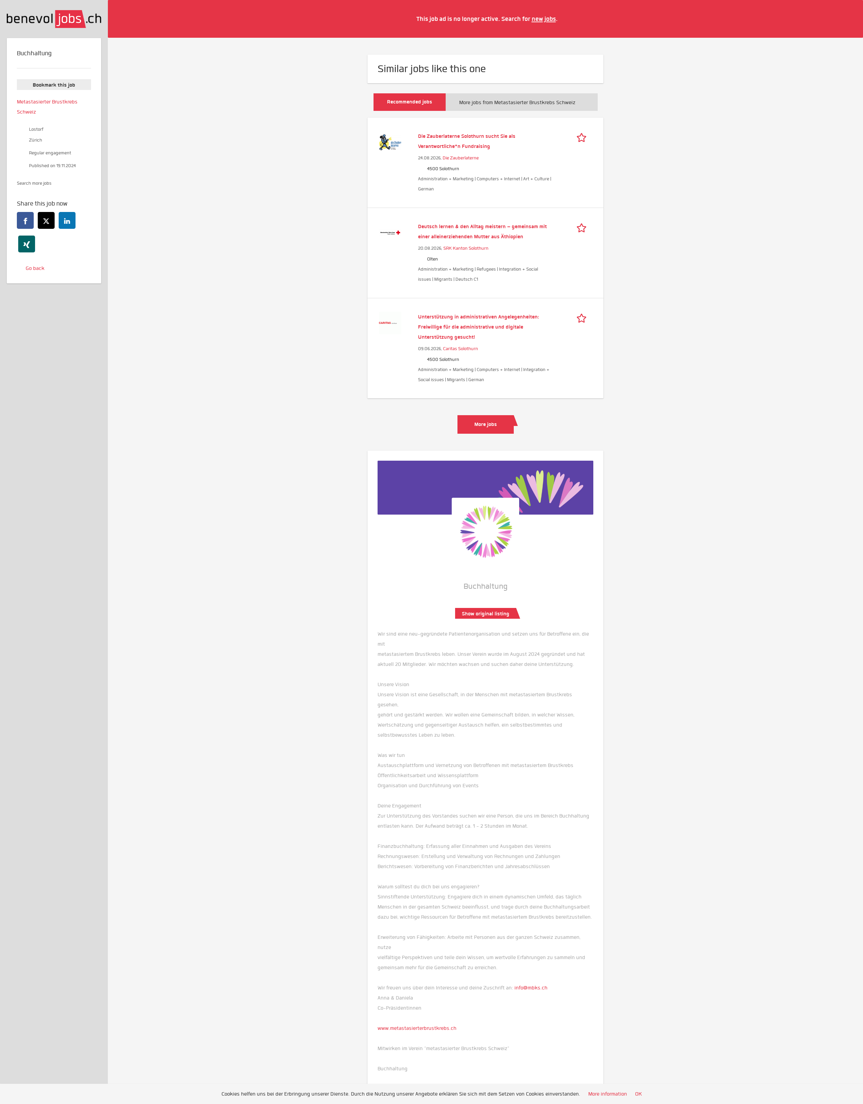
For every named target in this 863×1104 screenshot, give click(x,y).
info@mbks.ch (530, 988)
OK (638, 1094)
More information (607, 1094)
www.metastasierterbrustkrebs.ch (417, 1028)
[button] (848, 18)
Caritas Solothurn (460, 348)
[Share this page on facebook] (25, 220)
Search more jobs (34, 183)
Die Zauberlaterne (461, 158)
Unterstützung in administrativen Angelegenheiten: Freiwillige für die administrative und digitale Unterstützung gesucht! (478, 326)
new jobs (544, 19)
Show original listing (485, 613)
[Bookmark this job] (583, 136)
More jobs (485, 424)
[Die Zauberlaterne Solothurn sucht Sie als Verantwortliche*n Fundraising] (390, 142)
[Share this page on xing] (26, 244)
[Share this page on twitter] (46, 220)
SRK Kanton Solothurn (465, 248)
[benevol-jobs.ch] (54, 19)
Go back (35, 268)
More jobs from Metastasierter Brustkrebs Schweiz (517, 102)
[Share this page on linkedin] (67, 220)
